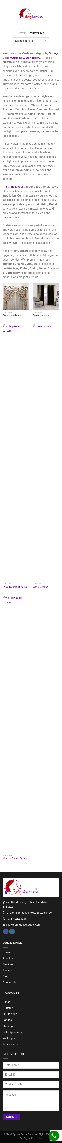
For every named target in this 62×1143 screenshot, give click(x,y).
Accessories (10, 1044)
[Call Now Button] (54, 1136)
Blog (5, 976)
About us (8, 958)
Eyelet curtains (41, 315)
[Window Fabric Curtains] (16, 724)
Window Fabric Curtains (16, 858)
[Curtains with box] (16, 296)
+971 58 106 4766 (41, 912)
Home (22, 33)
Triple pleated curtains (15, 587)
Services (8, 964)
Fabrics (7, 1020)
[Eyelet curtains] (46, 296)
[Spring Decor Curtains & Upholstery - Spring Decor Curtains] (31, 14)
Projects (8, 970)
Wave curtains (40, 587)
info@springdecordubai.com (23, 924)
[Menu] (5, 13)
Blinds (6, 1002)
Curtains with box (12, 315)
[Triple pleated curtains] (16, 452)
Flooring (8, 1026)
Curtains (8, 1008)
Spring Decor (14, 186)
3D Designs (10, 1014)
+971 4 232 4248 (16, 918)
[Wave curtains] (46, 452)
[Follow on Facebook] (6, 931)
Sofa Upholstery (12, 1032)
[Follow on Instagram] (12, 931)
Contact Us (9, 982)
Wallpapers (9, 1038)
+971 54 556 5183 (16, 912)
